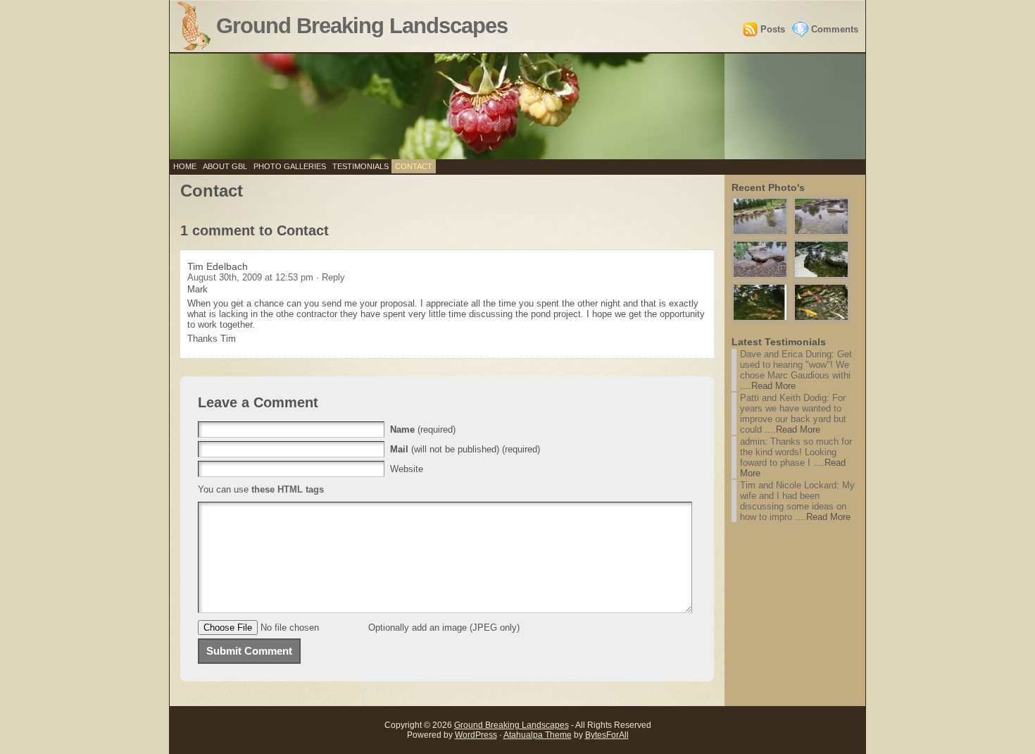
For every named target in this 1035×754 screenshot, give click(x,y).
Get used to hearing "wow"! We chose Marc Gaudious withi (796, 365)
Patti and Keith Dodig (783, 398)
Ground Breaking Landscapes (362, 25)
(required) (423, 429)
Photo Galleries (289, 166)
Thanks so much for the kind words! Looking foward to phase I (796, 452)
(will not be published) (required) (465, 449)
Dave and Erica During (786, 354)
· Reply (330, 277)
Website (406, 469)
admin (752, 441)
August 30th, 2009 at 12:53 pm (251, 277)
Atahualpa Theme (537, 735)
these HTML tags (287, 489)
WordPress (476, 735)
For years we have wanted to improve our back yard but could (793, 414)
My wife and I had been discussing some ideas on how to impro (797, 501)
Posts (772, 29)
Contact (413, 166)
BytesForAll (607, 735)
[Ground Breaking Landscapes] (517, 106)
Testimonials (360, 166)
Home (184, 166)
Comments (834, 29)
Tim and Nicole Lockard (788, 485)
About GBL (225, 166)
